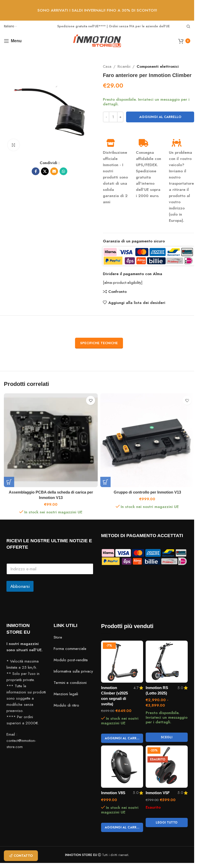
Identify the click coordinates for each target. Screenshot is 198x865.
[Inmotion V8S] (122, 766)
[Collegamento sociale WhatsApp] (63, 171)
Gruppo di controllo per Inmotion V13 (147, 492)
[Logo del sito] (97, 40)
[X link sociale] (45, 171)
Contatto (23, 855)
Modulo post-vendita (71, 660)
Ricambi (124, 66)
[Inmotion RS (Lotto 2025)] (167, 662)
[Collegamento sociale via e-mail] (54, 171)
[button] (9, 482)
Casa (107, 66)
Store (58, 637)
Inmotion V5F (158, 793)
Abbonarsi (20, 586)
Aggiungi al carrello (160, 116)
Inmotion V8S (113, 793)
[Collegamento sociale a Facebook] (35, 171)
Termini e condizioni (70, 682)
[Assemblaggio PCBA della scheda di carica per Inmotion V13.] (51, 440)
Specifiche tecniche (99, 343)
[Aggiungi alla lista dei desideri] (90, 400)
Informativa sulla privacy (73, 671)
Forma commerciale (70, 648)
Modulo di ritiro (66, 705)
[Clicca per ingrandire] (13, 145)
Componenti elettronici (158, 66)
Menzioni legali (66, 694)
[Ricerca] (188, 26)
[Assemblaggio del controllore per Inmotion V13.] (147, 440)
